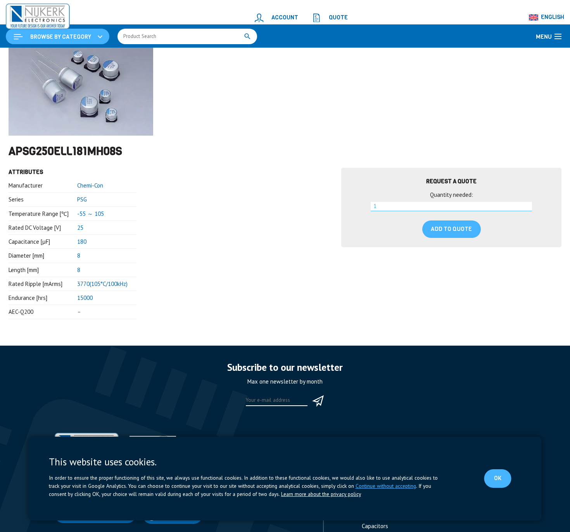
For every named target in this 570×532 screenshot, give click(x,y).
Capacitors (132, 56)
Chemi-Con (90, 233)
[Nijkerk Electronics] (29, 13)
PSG (82, 247)
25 (80, 275)
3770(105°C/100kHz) (102, 331)
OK (499, 478)
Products (53, 56)
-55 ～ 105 (90, 261)
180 (81, 289)
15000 (85, 345)
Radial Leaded (295, 56)
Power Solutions (92, 56)
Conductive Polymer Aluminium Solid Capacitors (212, 56)
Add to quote (451, 277)
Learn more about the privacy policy (321, 494)
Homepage (22, 56)
